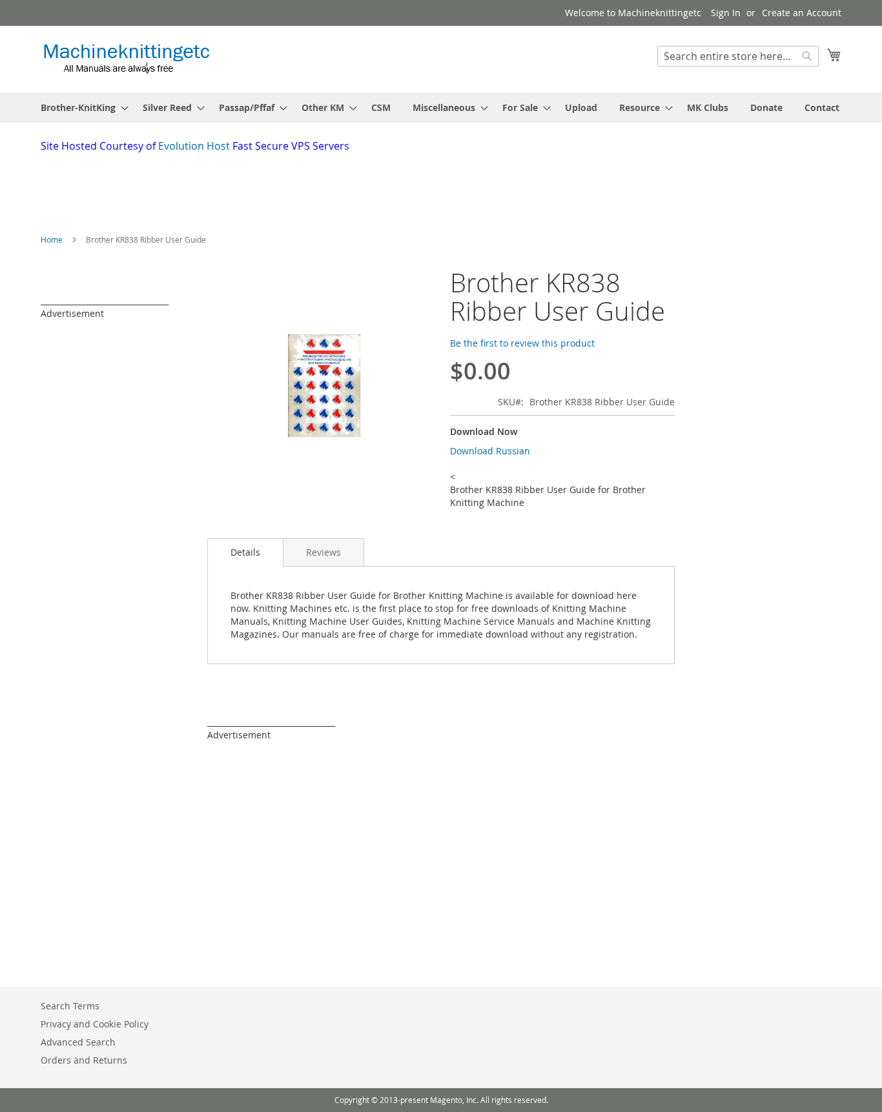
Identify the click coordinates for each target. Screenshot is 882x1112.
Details (245, 552)
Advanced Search (78, 1042)
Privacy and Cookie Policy (95, 1024)
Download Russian (490, 451)
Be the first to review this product (522, 343)
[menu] (441, 107)
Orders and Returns (84, 1060)
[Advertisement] (354, 189)
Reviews (323, 552)
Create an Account (801, 12)
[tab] (245, 552)
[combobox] (738, 56)
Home (52, 239)
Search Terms (70, 1006)
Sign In (726, 12)
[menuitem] (80, 107)
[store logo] (126, 58)
